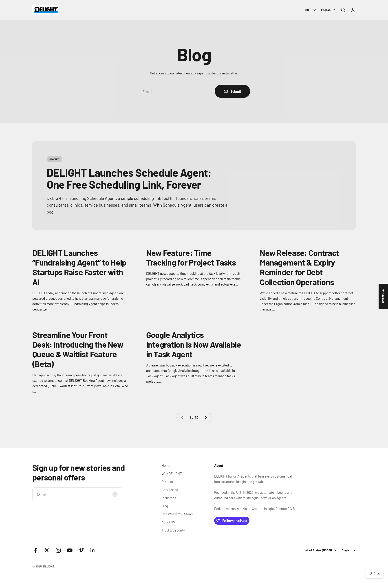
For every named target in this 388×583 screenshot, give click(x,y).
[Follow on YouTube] (70, 550)
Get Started (170, 490)
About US (168, 522)
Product (167, 482)
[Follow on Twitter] (47, 550)
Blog (165, 506)
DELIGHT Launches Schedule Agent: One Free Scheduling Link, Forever (129, 178)
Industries (169, 498)
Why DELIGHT (172, 473)
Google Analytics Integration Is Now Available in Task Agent (193, 344)
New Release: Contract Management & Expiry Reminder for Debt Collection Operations (299, 267)
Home (166, 465)
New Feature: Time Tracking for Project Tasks (191, 257)
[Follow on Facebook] (35, 550)
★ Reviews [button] (383, 296)
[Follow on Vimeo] (81, 550)
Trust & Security (173, 530)
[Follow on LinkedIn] (93, 550)
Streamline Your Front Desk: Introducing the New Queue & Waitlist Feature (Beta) (77, 349)
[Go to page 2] (205, 417)
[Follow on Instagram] (58, 550)
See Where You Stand (177, 514)
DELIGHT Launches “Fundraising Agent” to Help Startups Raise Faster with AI (79, 267)
